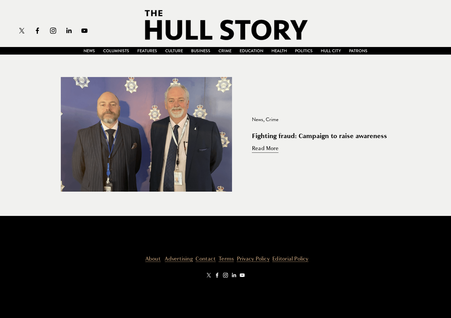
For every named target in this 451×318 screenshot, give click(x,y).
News (89, 51)
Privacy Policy (253, 259)
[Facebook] (37, 30)
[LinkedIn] (69, 30)
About (153, 259)
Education (251, 51)
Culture (174, 51)
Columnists (116, 51)
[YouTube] (84, 30)
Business (200, 51)
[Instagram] (53, 30)
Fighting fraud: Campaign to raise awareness (319, 135)
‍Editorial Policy (290, 259)
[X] (22, 30)
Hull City (331, 51)
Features (147, 51)
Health (279, 51)
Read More (265, 148)
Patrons (358, 51)
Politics (304, 51)
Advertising (179, 259)
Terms (226, 259)
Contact (205, 259)
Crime (225, 51)
